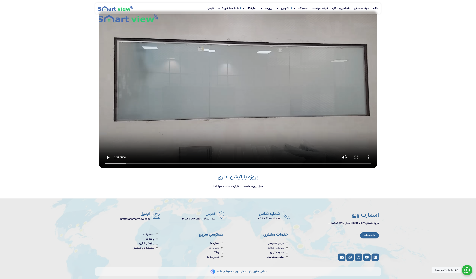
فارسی (211, 8)
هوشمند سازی (361, 8)
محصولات (303, 8)
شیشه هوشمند (320, 8)
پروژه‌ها (268, 8)
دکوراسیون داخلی (341, 8)
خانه (375, 8)
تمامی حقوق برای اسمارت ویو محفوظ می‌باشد (241, 272)
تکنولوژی (285, 8)
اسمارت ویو (365, 215)
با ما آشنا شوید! (230, 8)
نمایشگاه (251, 8)
